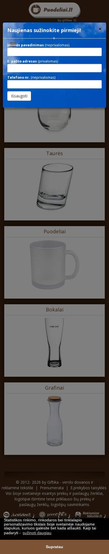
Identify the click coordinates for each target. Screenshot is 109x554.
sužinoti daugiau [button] (37, 533)
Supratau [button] (54, 547)
